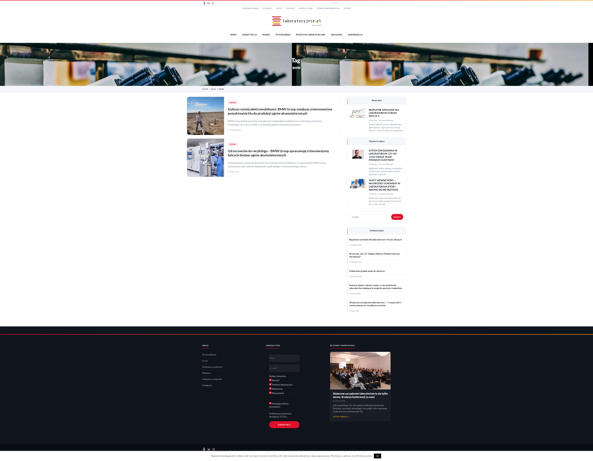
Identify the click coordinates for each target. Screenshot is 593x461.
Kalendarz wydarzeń (212, 379)
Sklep (279, 8)
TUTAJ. (283, 416)
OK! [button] (377, 456)
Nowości (275, 380)
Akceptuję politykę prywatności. (278, 405)
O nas (205, 361)
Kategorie (207, 385)
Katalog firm (306, 8)
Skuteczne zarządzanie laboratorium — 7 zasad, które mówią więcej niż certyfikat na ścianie (375, 304)
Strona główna (250, 8)
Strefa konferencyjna (328, 8)
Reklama (206, 373)
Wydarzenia (277, 389)
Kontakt (267, 8)
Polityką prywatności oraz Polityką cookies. (352, 455)
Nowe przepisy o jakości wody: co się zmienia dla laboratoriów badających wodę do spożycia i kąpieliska (375, 286)
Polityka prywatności (212, 367)
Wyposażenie (277, 393)
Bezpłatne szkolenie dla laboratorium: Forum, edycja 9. (384, 113)
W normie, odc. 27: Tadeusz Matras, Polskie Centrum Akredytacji (374, 255)
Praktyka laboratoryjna (281, 384)
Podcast (290, 8)
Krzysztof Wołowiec (386, 120)
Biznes (233, 102)
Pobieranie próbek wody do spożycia (367, 271)
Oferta (347, 8)
